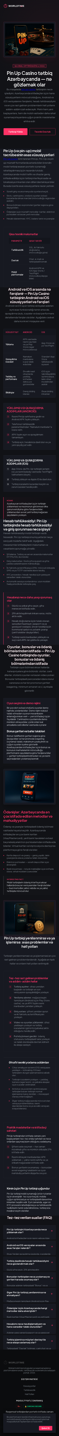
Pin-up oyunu (10, 158)
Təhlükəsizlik (29, 1390)
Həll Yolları (29, 1394)
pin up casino (28, 89)
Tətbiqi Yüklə (15, 131)
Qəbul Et (46, 1428)
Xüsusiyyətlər (29, 1386)
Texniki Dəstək (42, 131)
